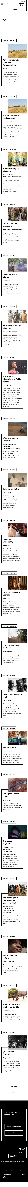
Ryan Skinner (7, 751)
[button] (2, 4)
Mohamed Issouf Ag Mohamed (9, 445)
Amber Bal (6, 546)
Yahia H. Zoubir (8, 175)
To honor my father (11, 489)
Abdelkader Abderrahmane (12, 177)
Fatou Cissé (6, 281)
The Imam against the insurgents (11, 116)
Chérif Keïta (7, 493)
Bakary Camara (8, 907)
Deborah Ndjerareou (10, 332)
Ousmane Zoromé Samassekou (9, 848)
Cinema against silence (10, 275)
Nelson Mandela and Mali (12, 695)
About (5, 1171)
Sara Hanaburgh (8, 962)
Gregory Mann (8, 1058)
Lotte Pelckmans (8, 911)
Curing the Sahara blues (11, 795)
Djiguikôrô (6, 69)
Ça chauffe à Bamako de (9, 1052)
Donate (22, 1171)
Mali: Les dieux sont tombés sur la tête (11, 1005)
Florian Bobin (7, 385)
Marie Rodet (7, 912)
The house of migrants (8, 842)
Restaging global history (10, 956)
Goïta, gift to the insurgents (10, 224)
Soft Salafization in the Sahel (11, 646)
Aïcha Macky (7, 851)
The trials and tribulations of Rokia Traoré (12, 379)
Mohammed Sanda (9, 122)
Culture (5, 255)
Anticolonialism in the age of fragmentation (11, 62)
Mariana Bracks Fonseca (11, 448)
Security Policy (7, 1174)
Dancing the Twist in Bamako (11, 593)
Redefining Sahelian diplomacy (12, 326)
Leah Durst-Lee (8, 909)
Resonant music (10, 747)
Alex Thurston (7, 651)
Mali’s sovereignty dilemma (11, 169)
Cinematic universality (8, 540)
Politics (5, 41)
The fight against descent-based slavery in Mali (10, 900)
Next (14, 1092)
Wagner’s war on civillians (10, 439)
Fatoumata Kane (8, 1011)
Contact (13, 1171)
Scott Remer (7, 800)
